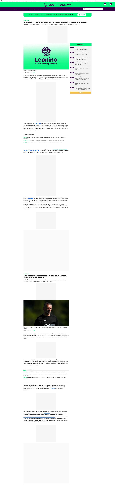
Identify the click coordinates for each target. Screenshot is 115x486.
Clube (22, 9)
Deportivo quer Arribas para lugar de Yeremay (86, 0)
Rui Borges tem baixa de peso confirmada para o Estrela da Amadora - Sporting (46, 389)
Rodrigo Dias (47, 430)
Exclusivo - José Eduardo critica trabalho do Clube (67, 0)
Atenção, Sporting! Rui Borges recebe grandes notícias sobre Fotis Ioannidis (82, 73)
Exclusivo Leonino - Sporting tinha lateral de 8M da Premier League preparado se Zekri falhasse (82, 48)
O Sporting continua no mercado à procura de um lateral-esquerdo (39, 434)
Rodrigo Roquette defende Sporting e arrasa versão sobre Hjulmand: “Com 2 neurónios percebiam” (82, 88)
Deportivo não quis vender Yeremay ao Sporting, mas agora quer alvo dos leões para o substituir (82, 78)
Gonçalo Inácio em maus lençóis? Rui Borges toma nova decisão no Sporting (82, 68)
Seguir (83, 14)
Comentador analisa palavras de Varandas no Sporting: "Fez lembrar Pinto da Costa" (82, 58)
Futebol (14, 9)
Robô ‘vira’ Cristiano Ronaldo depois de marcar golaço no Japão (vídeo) (82, 63)
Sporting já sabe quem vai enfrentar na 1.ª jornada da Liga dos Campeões (47, 140)
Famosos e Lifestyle (67, 9)
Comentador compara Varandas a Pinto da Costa (24, 0)
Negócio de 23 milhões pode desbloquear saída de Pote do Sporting (82, 83)
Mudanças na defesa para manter (102, 0)
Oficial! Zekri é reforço (10, 0)
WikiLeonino (31, 9)
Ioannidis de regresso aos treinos (41, 0)
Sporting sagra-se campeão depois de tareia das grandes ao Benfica (46, 142)
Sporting (53, 406)
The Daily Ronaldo (44, 9)
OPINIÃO (55, 9)
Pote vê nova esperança (52, 0)
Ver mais (81, 92)
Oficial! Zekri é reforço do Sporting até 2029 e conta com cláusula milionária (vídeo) (82, 53)
